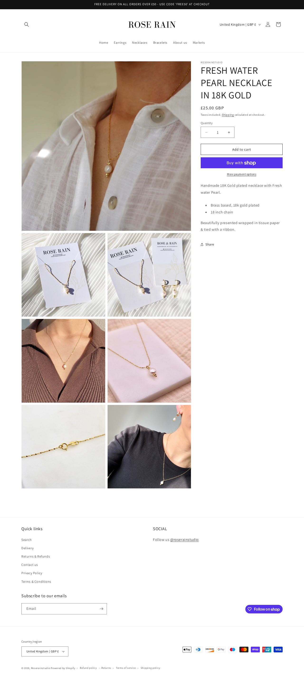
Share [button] (209, 244)
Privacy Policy (31, 573)
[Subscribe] (101, 608)
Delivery (27, 548)
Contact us (29, 565)
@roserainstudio (184, 539)
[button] (26, 24)
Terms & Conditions (36, 581)
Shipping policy (150, 667)
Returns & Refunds (35, 556)
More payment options (241, 174)
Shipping (228, 114)
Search (26, 540)
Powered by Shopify (63, 668)
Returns (106, 667)
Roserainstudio (40, 668)
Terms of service (126, 667)
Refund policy (88, 667)
